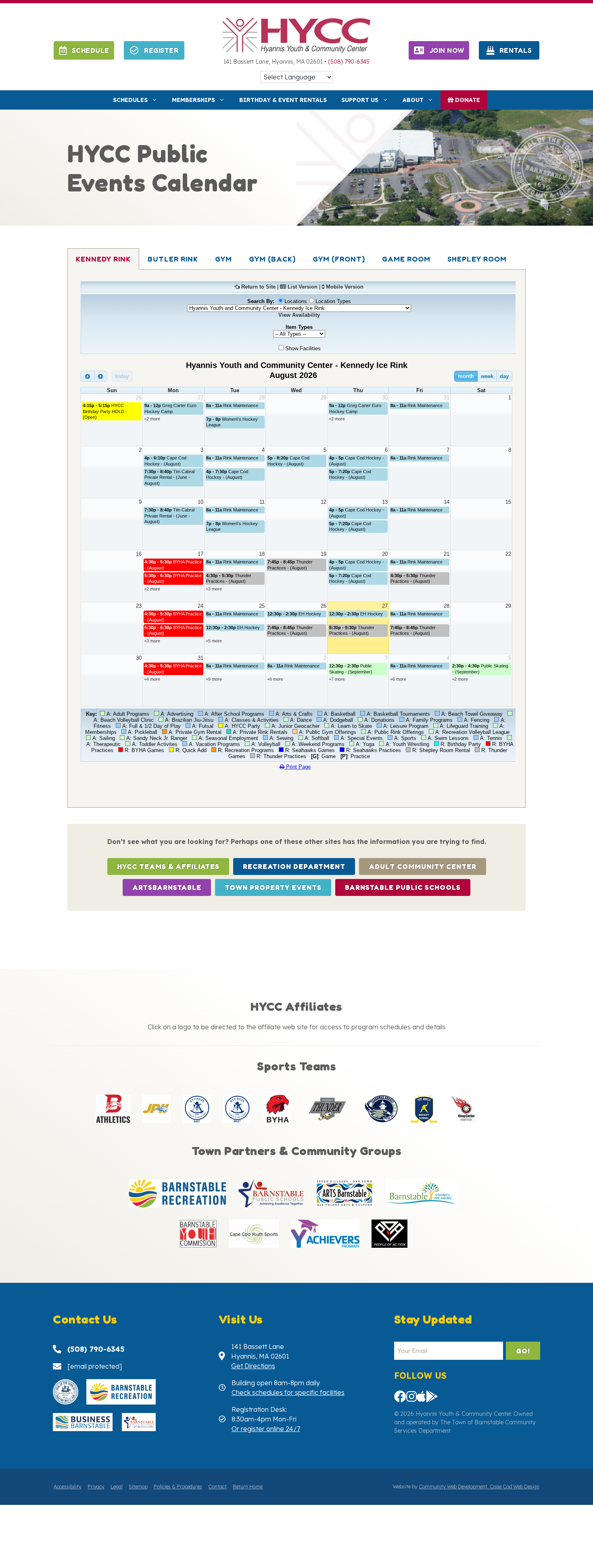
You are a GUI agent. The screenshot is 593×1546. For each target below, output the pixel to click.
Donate (466, 100)
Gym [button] (223, 258)
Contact (217, 1487)
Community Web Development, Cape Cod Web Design (479, 1487)
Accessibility (67, 1487)
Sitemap (138, 1487)
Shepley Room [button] (477, 258)
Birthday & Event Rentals (283, 100)
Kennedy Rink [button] (103, 258)
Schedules (130, 100)
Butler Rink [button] (173, 258)
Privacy (96, 1487)
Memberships (193, 100)
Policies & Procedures (178, 1487)
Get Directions (253, 1366)
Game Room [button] (406, 258)
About (413, 100)
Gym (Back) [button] (272, 258)
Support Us (359, 100)
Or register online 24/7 (266, 1429)
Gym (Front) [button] (339, 258)
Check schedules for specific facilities (288, 1392)
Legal (117, 1487)
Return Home (248, 1487)
